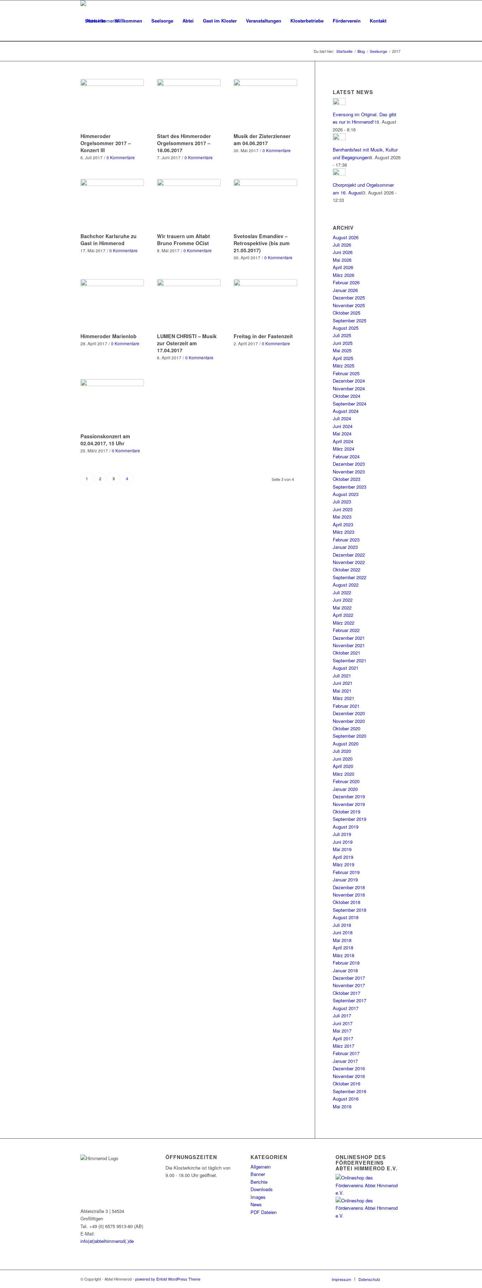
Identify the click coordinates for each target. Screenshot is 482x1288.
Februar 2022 (346, 630)
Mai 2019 (342, 849)
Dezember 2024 (349, 380)
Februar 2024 (346, 456)
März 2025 (343, 365)
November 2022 (349, 562)
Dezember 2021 (349, 637)
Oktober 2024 (346, 395)
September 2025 (349, 320)
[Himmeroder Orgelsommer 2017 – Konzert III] (112, 104)
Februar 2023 (346, 539)
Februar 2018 (346, 962)
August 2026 (346, 237)
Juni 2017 (343, 1023)
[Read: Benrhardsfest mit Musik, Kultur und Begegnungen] (339, 138)
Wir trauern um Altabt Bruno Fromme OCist (183, 240)
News (256, 1204)
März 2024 (343, 448)
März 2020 (343, 773)
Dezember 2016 (349, 1068)
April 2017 (343, 1038)
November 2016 (349, 1076)
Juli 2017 (342, 1015)
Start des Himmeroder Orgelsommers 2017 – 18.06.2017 (184, 143)
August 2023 (346, 494)
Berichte (259, 1181)
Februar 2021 (346, 705)
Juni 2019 (343, 841)
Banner (258, 1174)
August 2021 (346, 667)
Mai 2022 (342, 607)
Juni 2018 (343, 932)
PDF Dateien (264, 1212)
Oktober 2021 (346, 652)
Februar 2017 (346, 1053)
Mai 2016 (342, 1106)
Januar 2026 (345, 290)
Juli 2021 (342, 675)
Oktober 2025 (346, 312)
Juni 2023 (343, 509)
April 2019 (343, 857)
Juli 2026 (342, 244)
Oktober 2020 (346, 728)
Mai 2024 (342, 433)
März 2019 (343, 864)
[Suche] (87, 61)
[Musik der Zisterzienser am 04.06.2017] (265, 104)
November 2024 (349, 388)
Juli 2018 (342, 925)
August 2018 (346, 917)
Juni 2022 (343, 599)
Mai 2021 (342, 690)
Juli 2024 (342, 418)
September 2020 (349, 735)
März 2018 (343, 955)
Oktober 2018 (346, 902)
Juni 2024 (343, 426)
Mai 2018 (342, 940)
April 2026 (343, 267)
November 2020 (349, 721)
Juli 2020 (342, 751)
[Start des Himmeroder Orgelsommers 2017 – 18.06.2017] (189, 104)
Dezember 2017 (349, 977)
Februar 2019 (346, 872)
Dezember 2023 (349, 463)
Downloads (262, 1189)
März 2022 (343, 622)
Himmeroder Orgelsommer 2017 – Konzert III (105, 143)
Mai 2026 (342, 259)
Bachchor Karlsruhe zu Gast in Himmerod (108, 240)
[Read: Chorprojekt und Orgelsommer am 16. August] (339, 173)
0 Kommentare (121, 157)
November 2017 (349, 985)
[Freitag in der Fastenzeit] (265, 304)
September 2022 (349, 577)
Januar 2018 (345, 970)
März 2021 (343, 698)
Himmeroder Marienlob (108, 336)
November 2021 (349, 645)
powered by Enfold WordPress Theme (167, 1279)
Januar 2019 (345, 879)
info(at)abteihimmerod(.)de (107, 1241)
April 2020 (343, 766)
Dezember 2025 (349, 297)
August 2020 (346, 743)
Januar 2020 (345, 789)
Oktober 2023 (346, 479)
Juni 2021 (343, 683)
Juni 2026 (343, 252)
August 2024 (346, 411)
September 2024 (349, 403)
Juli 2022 (342, 592)
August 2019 (346, 826)
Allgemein (261, 1166)
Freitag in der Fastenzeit (263, 336)
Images (258, 1197)
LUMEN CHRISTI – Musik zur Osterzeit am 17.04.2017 (187, 343)
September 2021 (349, 660)
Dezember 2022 (349, 554)
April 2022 (343, 615)
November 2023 (349, 471)
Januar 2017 (345, 1061)
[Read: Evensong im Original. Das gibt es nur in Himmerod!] (339, 103)
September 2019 (349, 819)
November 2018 (349, 894)
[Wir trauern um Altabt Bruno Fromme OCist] (189, 204)
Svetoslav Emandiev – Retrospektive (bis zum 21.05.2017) (262, 243)
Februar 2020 (346, 781)
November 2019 (349, 804)
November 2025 (349, 305)
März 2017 (343, 1045)
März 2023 (343, 531)
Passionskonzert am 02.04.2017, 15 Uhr (105, 440)
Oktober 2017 (346, 993)
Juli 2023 (342, 501)
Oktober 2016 (346, 1083)
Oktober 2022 (346, 569)
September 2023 (349, 486)
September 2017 (349, 1000)
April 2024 (343, 441)
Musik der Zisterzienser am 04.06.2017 (262, 139)
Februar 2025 (346, 373)
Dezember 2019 (349, 796)
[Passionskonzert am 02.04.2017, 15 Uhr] (112, 405)
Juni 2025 (343, 343)
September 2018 (349, 909)
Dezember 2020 (349, 713)
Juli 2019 (342, 834)
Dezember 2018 (349, 887)
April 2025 (343, 358)
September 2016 (349, 1091)
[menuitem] (95, 20)
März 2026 (343, 275)
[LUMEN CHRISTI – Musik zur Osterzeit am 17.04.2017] (189, 304)
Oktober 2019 (346, 811)
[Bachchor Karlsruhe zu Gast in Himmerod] (112, 204)
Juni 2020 (343, 758)
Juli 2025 (342, 335)
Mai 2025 (342, 350)
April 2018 (343, 947)
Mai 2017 (342, 1030)
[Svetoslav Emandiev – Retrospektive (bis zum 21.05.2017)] (265, 204)
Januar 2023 (345, 547)
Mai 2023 (342, 516)
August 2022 (346, 584)
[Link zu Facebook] (396, 1279)
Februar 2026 (346, 282)
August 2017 (346, 1008)
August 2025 (346, 327)
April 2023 (343, 524)
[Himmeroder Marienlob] (112, 304)
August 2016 (346, 1098)
